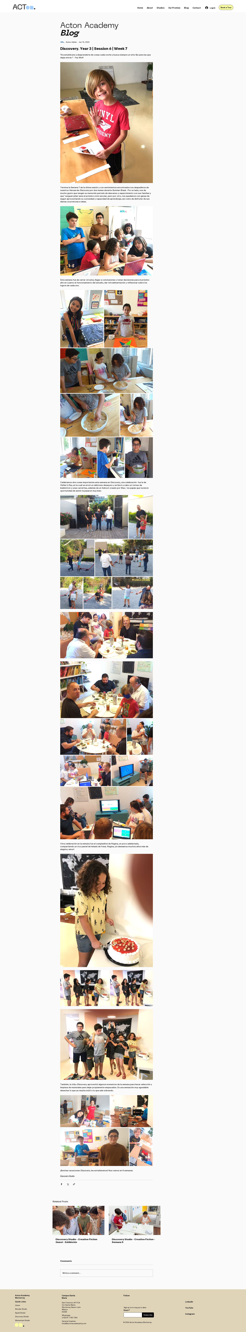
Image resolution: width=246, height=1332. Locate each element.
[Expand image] (82, 319)
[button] (160, 7)
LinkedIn (189, 1302)
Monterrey (20, 1298)
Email (126, 1310)
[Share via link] (74, 1184)
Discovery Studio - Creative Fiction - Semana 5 (133, 1241)
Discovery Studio (67, 1176)
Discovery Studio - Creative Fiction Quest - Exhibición (76, 1241)
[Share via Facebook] (61, 1184)
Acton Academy (22, 1295)
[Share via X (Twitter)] (67, 1184)
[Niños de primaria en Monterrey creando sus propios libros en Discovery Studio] (135, 1220)
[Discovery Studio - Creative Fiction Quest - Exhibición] (78, 1220)
